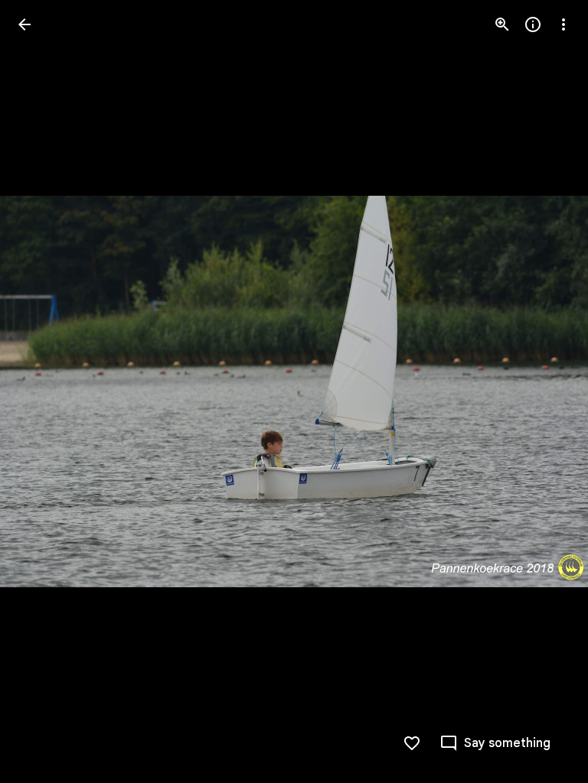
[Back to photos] (24, 24)
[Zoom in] (502, 24)
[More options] (563, 24)
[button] (42, 391)
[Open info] (533, 24)
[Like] (412, 743)
